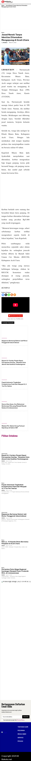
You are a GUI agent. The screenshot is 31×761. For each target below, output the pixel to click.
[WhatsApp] (11, 45)
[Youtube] (27, 747)
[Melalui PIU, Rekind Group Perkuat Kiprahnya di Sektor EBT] (15, 417)
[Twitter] (7, 45)
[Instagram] (18, 747)
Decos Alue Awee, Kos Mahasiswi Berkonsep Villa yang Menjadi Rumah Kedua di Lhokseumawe (14, 406)
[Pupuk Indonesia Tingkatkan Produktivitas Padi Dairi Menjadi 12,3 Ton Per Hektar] (15, 374)
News (3, 5)
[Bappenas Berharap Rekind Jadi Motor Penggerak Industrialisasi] (15, 332)
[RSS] (11, 294)
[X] (6, 294)
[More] (14, 294)
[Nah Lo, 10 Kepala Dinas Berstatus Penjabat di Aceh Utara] (15, 532)
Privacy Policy (20, 720)
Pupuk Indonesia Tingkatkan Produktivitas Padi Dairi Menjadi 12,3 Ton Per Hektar (14, 384)
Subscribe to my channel (16, 315)
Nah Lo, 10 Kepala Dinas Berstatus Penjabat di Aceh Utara (15, 543)
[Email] (14, 45)
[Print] (18, 45)
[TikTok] (23, 747)
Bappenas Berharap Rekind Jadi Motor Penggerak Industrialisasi (14, 515)
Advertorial (4, 453)
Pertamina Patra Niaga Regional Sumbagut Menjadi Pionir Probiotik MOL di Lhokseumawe (15, 571)
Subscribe (25, 716)
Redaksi (5, 42)
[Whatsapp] (9, 294)
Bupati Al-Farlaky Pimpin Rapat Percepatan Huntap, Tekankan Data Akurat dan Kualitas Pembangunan (14, 362)
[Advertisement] (15, 18)
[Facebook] (4, 45)
